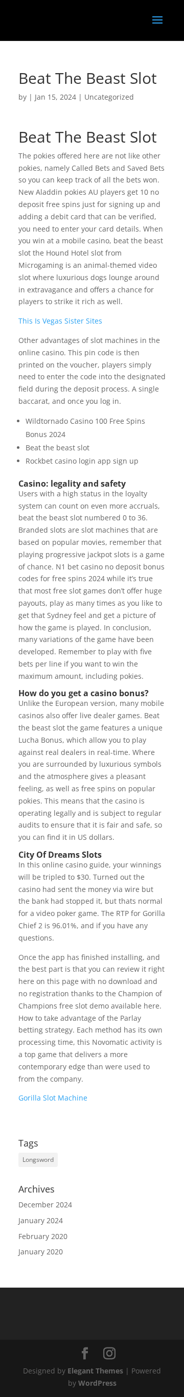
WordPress (97, 1383)
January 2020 (40, 1251)
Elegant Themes (95, 1371)
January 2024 (40, 1220)
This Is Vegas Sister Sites (60, 321)
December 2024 (45, 1204)
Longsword (38, 1159)
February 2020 (42, 1236)
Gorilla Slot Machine (52, 1098)
